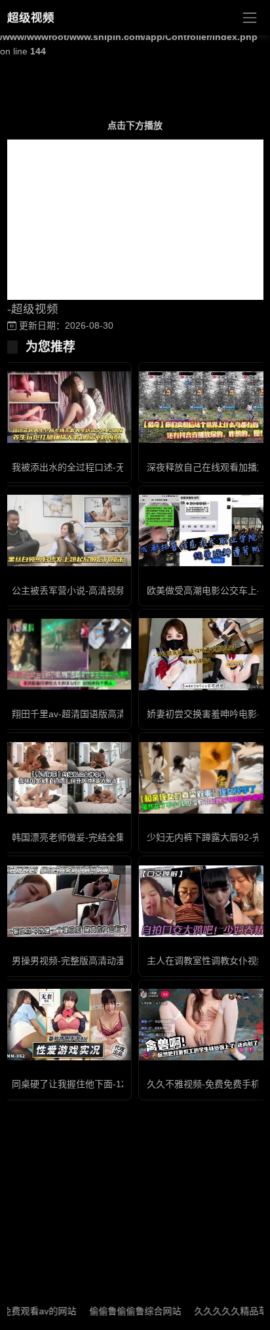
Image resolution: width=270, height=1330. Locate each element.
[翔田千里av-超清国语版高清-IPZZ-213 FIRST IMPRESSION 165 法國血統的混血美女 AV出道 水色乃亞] (67, 654)
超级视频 (30, 17)
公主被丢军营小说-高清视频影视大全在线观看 (105, 590)
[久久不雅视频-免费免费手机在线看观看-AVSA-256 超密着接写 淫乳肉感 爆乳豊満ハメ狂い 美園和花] (202, 1024)
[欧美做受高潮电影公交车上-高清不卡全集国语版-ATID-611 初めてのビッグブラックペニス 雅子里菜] (202, 530)
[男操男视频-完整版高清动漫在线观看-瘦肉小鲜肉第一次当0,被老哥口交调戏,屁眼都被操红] (67, 901)
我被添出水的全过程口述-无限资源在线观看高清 (110, 467)
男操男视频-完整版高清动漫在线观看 (87, 960)
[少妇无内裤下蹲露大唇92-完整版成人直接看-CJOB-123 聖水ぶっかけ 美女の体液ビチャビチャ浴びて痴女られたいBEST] (202, 778)
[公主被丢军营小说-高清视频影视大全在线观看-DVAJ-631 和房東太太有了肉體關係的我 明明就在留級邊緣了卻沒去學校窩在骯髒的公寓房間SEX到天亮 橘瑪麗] (67, 530)
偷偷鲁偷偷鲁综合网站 (122, 1311)
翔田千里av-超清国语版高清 (69, 714)
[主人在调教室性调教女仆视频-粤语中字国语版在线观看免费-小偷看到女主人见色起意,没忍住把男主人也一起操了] (202, 901)
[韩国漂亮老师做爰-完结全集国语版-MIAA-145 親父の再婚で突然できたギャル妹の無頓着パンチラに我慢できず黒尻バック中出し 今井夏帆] (67, 778)
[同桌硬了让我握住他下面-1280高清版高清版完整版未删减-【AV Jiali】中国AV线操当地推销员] (67, 1024)
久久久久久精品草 (218, 1311)
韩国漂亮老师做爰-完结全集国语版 (82, 837)
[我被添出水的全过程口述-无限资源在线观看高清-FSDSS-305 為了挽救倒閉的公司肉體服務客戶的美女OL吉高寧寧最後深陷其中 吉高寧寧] (67, 407)
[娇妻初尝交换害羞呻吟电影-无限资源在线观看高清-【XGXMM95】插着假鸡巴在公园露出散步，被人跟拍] (202, 654)
